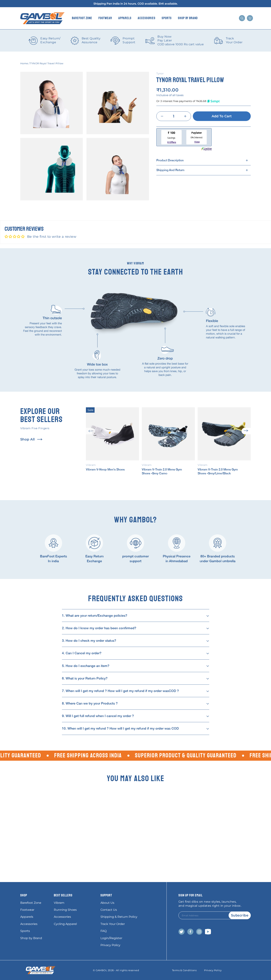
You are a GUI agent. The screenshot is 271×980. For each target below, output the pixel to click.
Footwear (105, 18)
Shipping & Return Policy (118, 916)
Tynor (160, 73)
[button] (90, 431)
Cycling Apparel (65, 924)
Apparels (124, 18)
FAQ (103, 931)
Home (24, 63)
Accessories (146, 18)
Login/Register (111, 938)
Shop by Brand (188, 18)
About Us (107, 903)
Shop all (27, 439)
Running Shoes (65, 909)
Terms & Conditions (184, 970)
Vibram (59, 903)
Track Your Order (112, 924)
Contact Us (108, 909)
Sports (167, 18)
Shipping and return (170, 170)
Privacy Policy (110, 945)
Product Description (170, 160)
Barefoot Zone (82, 18)
